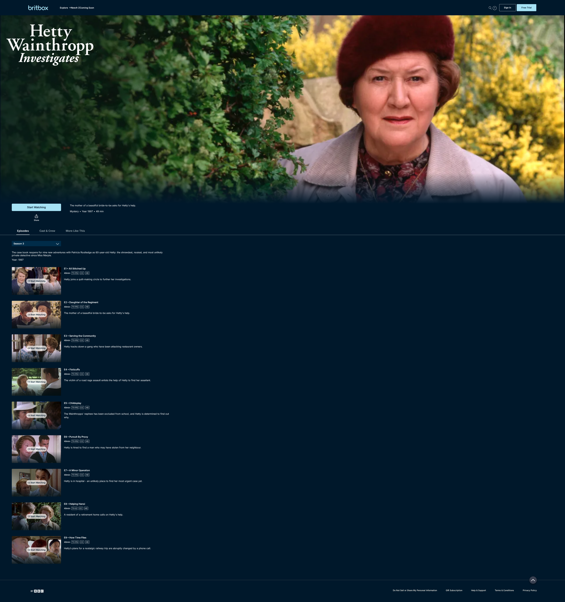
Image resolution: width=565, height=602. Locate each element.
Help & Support (478, 590)
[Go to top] (533, 580)
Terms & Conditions (504, 590)
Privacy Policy (530, 590)
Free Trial (526, 7)
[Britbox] (38, 7)
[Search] (490, 7)
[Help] (495, 7)
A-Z (78, 7)
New (73, 7)
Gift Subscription (454, 590)
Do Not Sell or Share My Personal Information (415, 590)
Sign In (507, 7)
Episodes (23, 230)
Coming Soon (87, 7)
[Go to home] (37, 591)
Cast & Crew (47, 230)
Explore (64, 7)
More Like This (75, 230)
